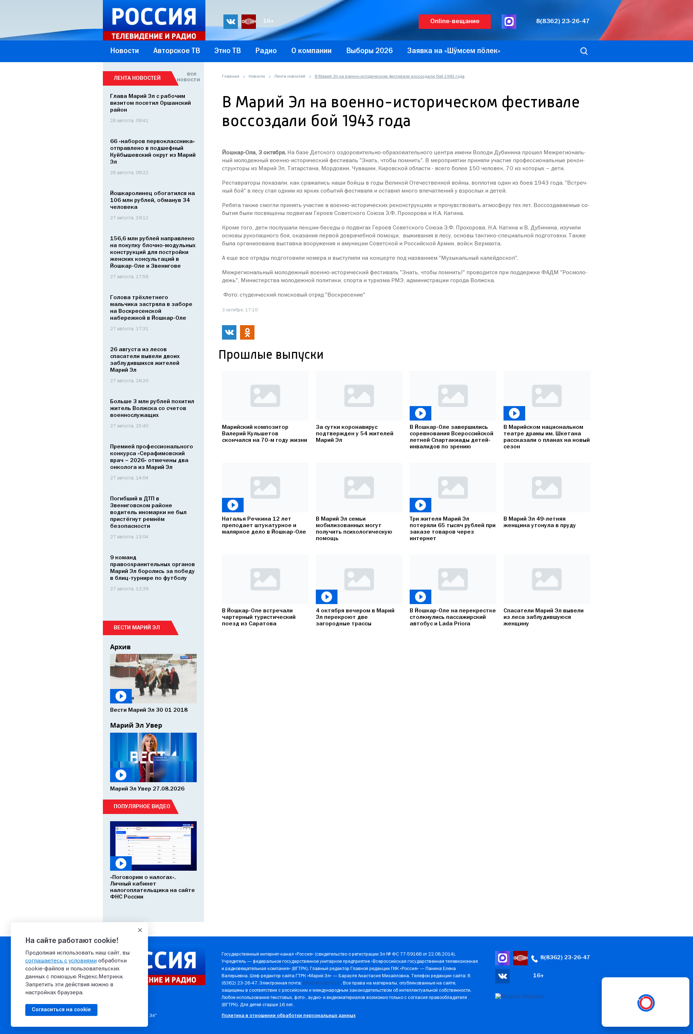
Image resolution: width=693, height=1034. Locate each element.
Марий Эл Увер (136, 725)
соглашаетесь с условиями (61, 961)
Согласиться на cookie (61, 1010)
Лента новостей (289, 76)
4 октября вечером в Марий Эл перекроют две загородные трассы (355, 617)
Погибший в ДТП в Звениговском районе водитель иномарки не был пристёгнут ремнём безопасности (148, 512)
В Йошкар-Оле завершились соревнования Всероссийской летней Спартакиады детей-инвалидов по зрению (451, 437)
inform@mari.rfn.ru (322, 983)
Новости (257, 76)
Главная (230, 76)
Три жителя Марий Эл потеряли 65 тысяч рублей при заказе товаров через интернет (453, 529)
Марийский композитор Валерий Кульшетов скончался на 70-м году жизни (264, 434)
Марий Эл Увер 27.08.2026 (147, 789)
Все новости (187, 77)
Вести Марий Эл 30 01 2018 (149, 710)
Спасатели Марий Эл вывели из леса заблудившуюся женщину (544, 617)
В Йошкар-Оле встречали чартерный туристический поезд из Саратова (259, 617)
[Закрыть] (140, 930)
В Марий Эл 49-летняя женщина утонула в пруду (540, 522)
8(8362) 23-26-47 (563, 21)
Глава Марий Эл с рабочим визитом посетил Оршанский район (150, 103)
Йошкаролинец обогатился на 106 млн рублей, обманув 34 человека (152, 200)
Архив (120, 646)
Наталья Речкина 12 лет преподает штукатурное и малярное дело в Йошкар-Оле (264, 526)
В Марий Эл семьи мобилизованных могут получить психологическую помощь (354, 529)
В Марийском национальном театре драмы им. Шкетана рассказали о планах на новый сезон (547, 437)
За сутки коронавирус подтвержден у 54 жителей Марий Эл (354, 434)
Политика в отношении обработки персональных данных (289, 1016)
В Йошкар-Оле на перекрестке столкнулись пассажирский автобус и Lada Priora (453, 617)
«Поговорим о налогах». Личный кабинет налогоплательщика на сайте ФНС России (152, 887)
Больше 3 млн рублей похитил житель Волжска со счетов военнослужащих (152, 408)
